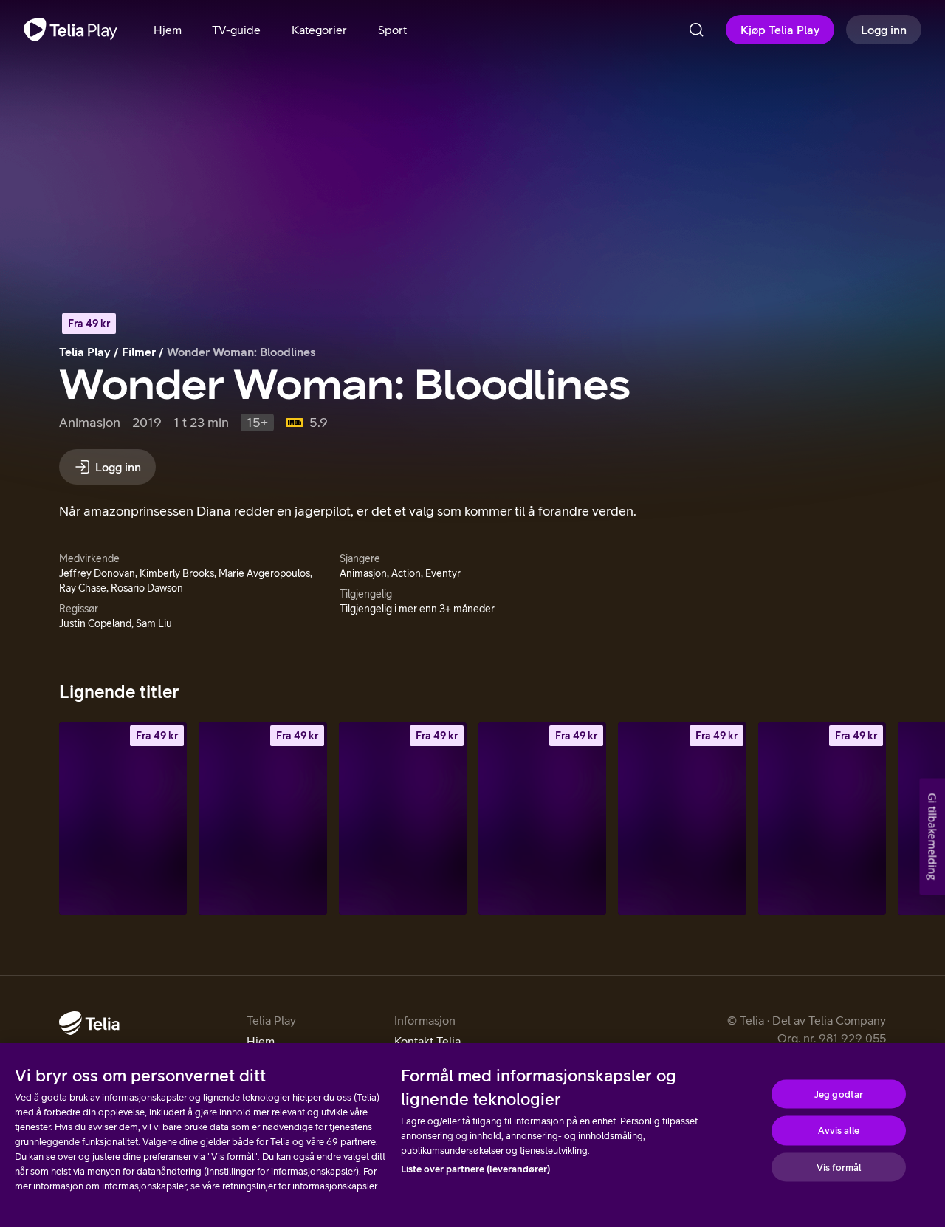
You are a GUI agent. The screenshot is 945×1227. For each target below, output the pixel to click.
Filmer (139, 351)
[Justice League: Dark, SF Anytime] (542, 818)
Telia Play (85, 351)
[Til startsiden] (70, 29)
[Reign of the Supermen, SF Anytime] (403, 818)
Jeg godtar (838, 1093)
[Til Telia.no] (89, 1023)
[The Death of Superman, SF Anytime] (262, 818)
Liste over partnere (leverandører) (475, 1169)
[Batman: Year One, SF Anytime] (822, 818)
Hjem (261, 1040)
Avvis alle (838, 1130)
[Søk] (696, 29)
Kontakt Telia (427, 1040)
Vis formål (839, 1166)
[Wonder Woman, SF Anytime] (123, 818)
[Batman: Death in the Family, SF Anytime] (682, 818)
